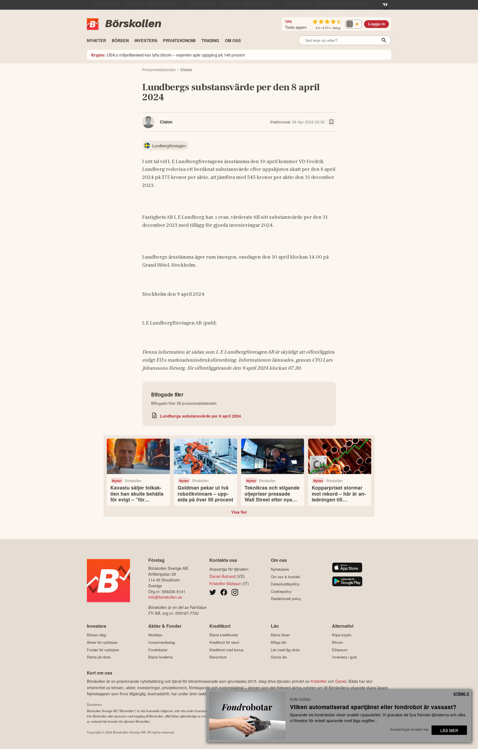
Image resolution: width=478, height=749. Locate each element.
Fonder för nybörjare (103, 649)
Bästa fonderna (160, 657)
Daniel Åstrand (222, 576)
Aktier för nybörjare (102, 642)
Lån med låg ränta (285, 649)
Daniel (340, 681)
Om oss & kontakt (285, 576)
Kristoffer (319, 681)
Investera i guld (344, 657)
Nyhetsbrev (280, 569)
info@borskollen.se (165, 597)
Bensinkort (218, 657)
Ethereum (339, 649)
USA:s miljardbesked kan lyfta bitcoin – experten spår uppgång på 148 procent (168, 55)
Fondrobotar (157, 649)
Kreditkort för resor (224, 642)
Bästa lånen (280, 634)
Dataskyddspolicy (285, 583)
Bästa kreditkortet (223, 634)
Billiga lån (278, 642)
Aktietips (155, 634)
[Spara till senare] (331, 121)
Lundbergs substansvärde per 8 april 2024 (200, 416)
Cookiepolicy (281, 591)
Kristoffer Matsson (225, 583)
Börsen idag (96, 634)
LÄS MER (449, 730)
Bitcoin (337, 642)
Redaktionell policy (286, 598)
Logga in (376, 24)
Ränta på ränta (99, 657)
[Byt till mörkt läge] (353, 24)
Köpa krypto (341, 634)
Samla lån (279, 657)
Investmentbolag (161, 642)
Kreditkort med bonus (226, 649)
